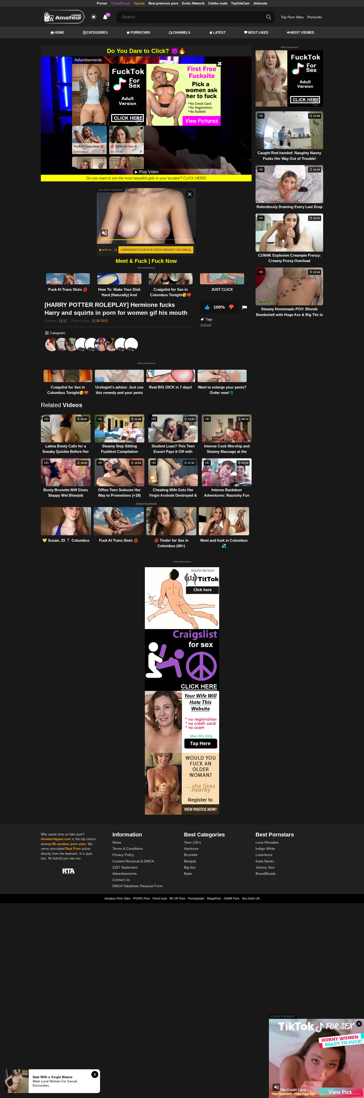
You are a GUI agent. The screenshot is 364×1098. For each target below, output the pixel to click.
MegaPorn (214, 898)
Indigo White (265, 849)
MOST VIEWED (302, 32)
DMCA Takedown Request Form (137, 886)
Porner (102, 3)
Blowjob (190, 861)
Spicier (139, 3)
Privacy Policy (123, 855)
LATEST (219, 32)
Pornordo (314, 17)
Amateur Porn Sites (117, 898)
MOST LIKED (258, 32)
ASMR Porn (231, 898)
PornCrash (160, 898)
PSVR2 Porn (141, 898)
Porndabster (196, 898)
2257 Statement (124, 867)
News (116, 842)
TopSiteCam (240, 3)
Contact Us (121, 880)
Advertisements (124, 874)
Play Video (148, 172)
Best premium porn (163, 3)
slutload (205, 325)
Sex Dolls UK (251, 898)
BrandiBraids (266, 874)
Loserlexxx (264, 855)
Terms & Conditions (127, 849)
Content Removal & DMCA (133, 861)
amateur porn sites (71, 844)
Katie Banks (265, 861)
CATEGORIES (97, 32)
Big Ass (189, 867)
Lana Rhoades (267, 842)
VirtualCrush (120, 3)
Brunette (190, 855)
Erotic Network (193, 3)
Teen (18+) (192, 842)
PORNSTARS (140, 32)
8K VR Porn (177, 898)
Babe (188, 874)
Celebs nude (217, 3)
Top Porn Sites (292, 17)
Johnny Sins (265, 867)
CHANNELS (181, 32)
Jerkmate (260, 3)
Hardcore (191, 849)
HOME (59, 32)
